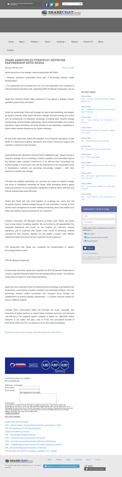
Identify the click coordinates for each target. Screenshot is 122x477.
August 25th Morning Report (17, 422)
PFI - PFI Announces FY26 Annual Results (23, 428)
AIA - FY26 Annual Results (90, 157)
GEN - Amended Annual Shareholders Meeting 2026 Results (30, 441)
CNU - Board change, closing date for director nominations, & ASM (33, 425)
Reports (74, 42)
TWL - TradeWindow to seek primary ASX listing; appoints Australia (33, 445)
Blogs (68, 460)
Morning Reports (92, 241)
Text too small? (68, 68)
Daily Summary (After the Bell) (97, 237)
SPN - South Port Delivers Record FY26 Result (25, 438)
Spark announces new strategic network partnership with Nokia (33, 332)
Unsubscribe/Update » (90, 253)
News (21, 42)
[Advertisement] (39, 350)
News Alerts (90, 234)
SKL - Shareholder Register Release (20, 435)
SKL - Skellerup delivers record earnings (95, 141)
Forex (47, 42)
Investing (61, 42)
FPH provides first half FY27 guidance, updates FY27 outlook (31, 451)
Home (11, 42)
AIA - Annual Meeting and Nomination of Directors (26, 448)
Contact (10, 50)
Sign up (90, 248)
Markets (34, 42)
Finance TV (88, 42)
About (100, 42)
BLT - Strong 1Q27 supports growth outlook (96, 149)
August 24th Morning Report (17, 432)
